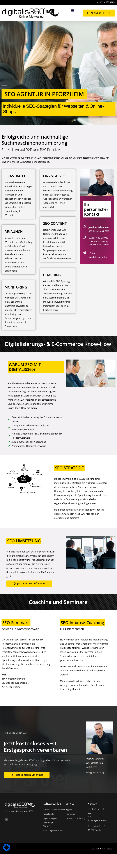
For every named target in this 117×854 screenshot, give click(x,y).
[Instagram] (6, 819)
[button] (72, 10)
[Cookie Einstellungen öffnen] (6, 850)
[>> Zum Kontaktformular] (84, 252)
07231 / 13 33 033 (98, 237)
